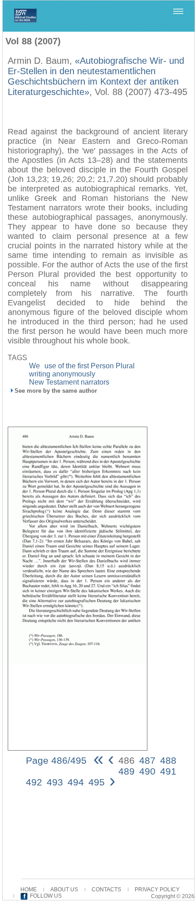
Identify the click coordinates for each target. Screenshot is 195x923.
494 (76, 782)
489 (126, 771)
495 (96, 782)
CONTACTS (106, 889)
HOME (28, 889)
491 (168, 771)
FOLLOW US (46, 896)
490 (147, 771)
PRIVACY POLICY (157, 889)
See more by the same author (56, 390)
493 (55, 782)
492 (34, 782)
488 (168, 760)
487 (147, 760)
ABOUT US (64, 889)
